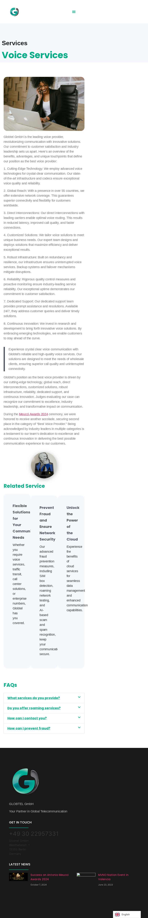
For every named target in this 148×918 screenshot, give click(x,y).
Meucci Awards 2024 (33, 414)
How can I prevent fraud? (28, 728)
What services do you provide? (33, 698)
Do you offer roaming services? (34, 708)
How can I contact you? (27, 718)
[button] (74, 11)
